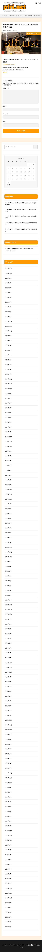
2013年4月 (8, 869)
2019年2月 (8, 537)
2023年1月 (8, 316)
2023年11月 (8, 268)
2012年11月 (8, 893)
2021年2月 (8, 427)
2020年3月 (8, 475)
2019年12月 (8, 489)
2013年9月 (8, 845)
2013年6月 (8, 859)
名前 (5, 106)
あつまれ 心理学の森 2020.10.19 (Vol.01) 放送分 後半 (19, 249)
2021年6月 (8, 408)
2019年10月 (8, 499)
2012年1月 (8, 926)
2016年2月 (8, 710)
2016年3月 (8, 705)
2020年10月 (8, 446)
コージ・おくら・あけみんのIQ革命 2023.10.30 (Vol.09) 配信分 (20, 210)
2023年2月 (8, 311)
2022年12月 (8, 321)
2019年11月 (8, 494)
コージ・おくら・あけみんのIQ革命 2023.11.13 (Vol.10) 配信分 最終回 (20, 203)
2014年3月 (8, 816)
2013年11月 (8, 835)
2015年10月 (8, 729)
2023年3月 (8, 307)
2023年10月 (8, 273)
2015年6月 (8, 749)
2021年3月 (8, 422)
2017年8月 (8, 624)
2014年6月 (8, 802)
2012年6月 (8, 917)
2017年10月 (8, 614)
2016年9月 (8, 677)
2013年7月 (8, 854)
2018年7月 (8, 571)
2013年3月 (8, 874)
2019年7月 (8, 513)
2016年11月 (8, 667)
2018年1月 (8, 600)
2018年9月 (8, 561)
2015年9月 (8, 734)
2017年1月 (8, 657)
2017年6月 (8, 633)
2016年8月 (8, 681)
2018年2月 (8, 595)
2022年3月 (8, 364)
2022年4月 (8, 360)
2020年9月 (8, 451)
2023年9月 (8, 278)
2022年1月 (8, 374)
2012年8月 (8, 907)
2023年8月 (8, 283)
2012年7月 (8, 912)
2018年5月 (8, 581)
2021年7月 (8, 403)
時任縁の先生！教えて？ (16, 15)
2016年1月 (8, 715)
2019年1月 (8, 542)
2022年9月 (8, 336)
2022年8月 (8, 340)
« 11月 (8, 185)
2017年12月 (8, 605)
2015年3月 (8, 758)
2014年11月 (8, 778)
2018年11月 (8, 552)
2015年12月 (8, 720)
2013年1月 (8, 883)
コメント (6, 88)
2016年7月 (8, 686)
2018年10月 (8, 557)
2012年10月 (8, 898)
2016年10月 (8, 672)
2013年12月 (8, 830)
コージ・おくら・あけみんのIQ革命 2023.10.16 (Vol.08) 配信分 (20, 217)
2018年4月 (8, 585)
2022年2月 (8, 369)
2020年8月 (8, 456)
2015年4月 (8, 754)
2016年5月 (8, 696)
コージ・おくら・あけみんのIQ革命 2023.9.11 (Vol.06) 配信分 (21, 230)
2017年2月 (8, 653)
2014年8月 (8, 792)
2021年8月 (8, 398)
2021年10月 (8, 388)
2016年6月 (8, 691)
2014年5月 (8, 806)
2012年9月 (8, 902)
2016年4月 (8, 701)
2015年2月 (8, 763)
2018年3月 (8, 590)
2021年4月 (8, 417)
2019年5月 (8, 523)
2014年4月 (8, 811)
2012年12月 (8, 888)
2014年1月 (8, 826)
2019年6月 (8, 518)
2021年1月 (8, 432)
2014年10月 (8, 782)
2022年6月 (8, 350)
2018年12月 (8, 547)
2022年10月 (8, 331)
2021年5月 (8, 412)
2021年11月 (8, 384)
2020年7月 (8, 460)
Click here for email (8, 64)
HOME (5, 15)
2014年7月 (8, 797)
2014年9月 (8, 787)
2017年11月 (8, 609)
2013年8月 (8, 850)
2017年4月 (8, 643)
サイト (4, 121)
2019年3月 (8, 533)
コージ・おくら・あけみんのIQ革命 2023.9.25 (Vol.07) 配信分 (21, 223)
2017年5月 (8, 638)
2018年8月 (8, 566)
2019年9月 (8, 504)
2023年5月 (8, 297)
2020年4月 (8, 470)
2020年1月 (8, 484)
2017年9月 (8, 619)
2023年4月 (8, 302)
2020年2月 (8, 480)
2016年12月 (8, 662)
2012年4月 (8, 922)
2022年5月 (8, 355)
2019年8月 (8, 508)
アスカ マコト (9, 250)
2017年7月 (8, 629)
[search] (36, 147)
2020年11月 (8, 441)
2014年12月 (8, 773)
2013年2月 (8, 878)
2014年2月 (8, 821)
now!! (5, 72)
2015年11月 (8, 725)
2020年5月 (8, 465)
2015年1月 (8, 768)
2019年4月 (8, 528)
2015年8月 (8, 739)
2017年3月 (8, 648)
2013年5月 (8, 864)
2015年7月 (8, 744)
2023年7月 (8, 287)
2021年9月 (8, 393)
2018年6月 (8, 576)
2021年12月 (8, 379)
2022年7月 (8, 345)
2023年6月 (8, 292)
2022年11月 (8, 326)
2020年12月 (8, 436)
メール (5, 114)
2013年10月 (8, 840)
